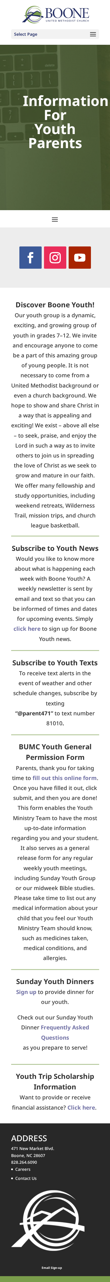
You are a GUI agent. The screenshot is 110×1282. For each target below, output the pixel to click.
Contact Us (26, 1178)
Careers (23, 1169)
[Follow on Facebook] (30, 257)
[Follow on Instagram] (55, 257)
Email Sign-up (52, 1268)
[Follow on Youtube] (80, 257)
